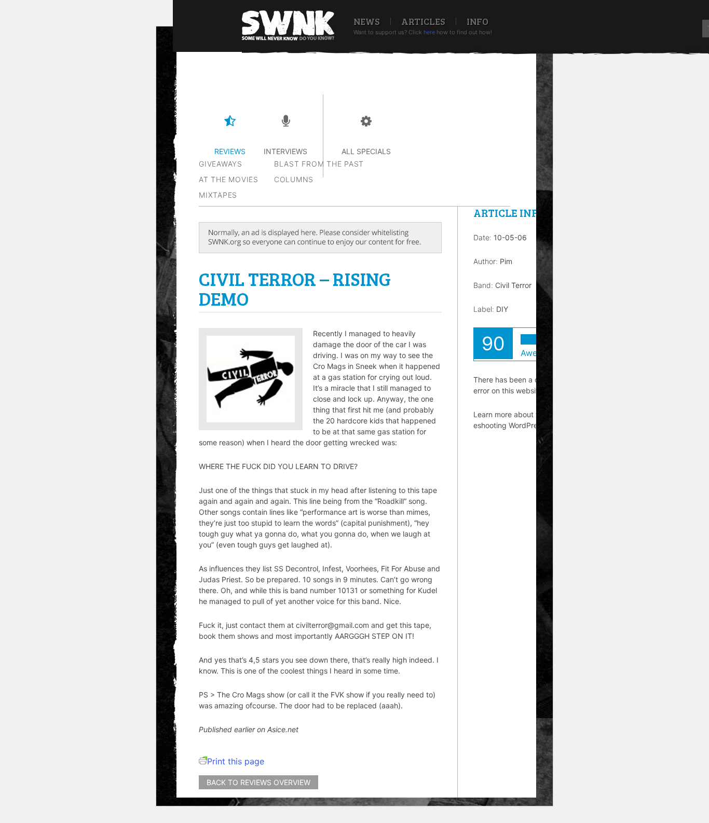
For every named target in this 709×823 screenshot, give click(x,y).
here (429, 32)
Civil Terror (513, 285)
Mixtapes (218, 194)
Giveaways (220, 163)
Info (477, 21)
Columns (293, 179)
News (366, 21)
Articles (423, 21)
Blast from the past (319, 163)
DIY (502, 309)
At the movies (228, 179)
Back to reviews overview (258, 782)
